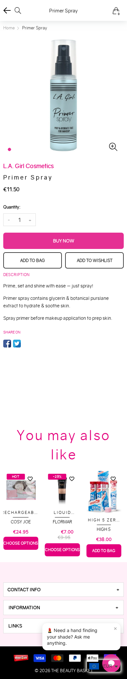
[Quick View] (30, 490)
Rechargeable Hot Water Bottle (20, 513)
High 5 (104, 529)
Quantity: (11, 207)
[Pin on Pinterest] (27, 343)
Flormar (62, 522)
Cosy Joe (21, 522)
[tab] (63, 589)
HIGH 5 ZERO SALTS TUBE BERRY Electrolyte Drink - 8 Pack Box (104, 520)
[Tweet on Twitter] (17, 343)
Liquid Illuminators (62, 513)
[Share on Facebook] (7, 343)
